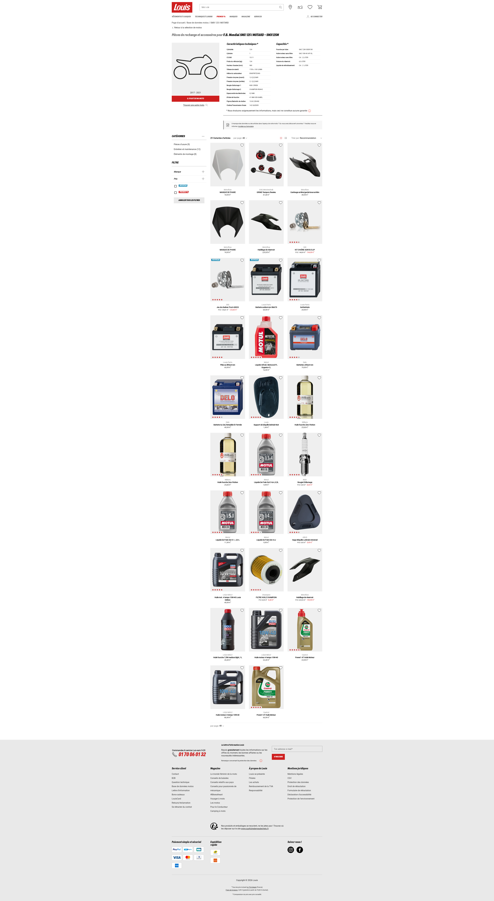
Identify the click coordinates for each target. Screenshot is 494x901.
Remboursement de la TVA (261, 786)
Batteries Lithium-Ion (305, 365)
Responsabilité (255, 790)
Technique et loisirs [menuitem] (203, 17)
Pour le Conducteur (219, 807)
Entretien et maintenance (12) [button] (187, 149)
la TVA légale (251, 887)
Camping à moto (218, 811)
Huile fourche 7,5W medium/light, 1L (227, 657)
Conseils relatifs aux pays (222, 782)
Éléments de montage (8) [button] (185, 154)
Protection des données (298, 782)
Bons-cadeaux (178, 794)
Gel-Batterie (305, 307)
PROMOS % (183, 192)
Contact (175, 774)
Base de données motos (182, 786)
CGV (290, 778)
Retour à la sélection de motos (188, 27)
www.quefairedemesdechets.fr (255, 828)
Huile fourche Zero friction (305, 425)
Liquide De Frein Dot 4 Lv (266, 540)
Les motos (215, 803)
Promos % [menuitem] (221, 17)
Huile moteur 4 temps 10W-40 (266, 657)
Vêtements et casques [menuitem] (181, 17)
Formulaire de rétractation (299, 790)
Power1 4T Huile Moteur (304, 657)
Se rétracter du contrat (182, 807)
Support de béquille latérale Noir (266, 425)
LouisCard (176, 798)
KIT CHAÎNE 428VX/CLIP (305, 250)
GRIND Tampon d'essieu (266, 192)
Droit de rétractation (297, 786)
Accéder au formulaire (246, 126)
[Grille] (281, 137)
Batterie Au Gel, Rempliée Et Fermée (228, 425)
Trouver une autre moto (193, 105)
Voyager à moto (217, 798)
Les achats (254, 782)
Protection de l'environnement (301, 798)
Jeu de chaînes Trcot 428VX (228, 307)
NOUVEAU (183, 186)
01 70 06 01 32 (192, 754)
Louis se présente (257, 774)
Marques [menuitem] (233, 17)
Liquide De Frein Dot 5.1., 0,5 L (228, 540)
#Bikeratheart (216, 794)
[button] (280, 7)
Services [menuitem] (258, 17)
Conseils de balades (219, 778)
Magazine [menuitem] (245, 17)
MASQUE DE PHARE (228, 192)
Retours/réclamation (181, 803)
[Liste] (285, 138)
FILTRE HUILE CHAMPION (266, 597)
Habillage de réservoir (266, 250)
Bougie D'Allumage (305, 482)
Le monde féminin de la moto (223, 774)
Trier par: (295, 138)
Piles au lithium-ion (227, 365)
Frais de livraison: (232, 890)
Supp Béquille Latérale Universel (304, 540)
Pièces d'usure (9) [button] (182, 144)
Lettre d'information (181, 790)
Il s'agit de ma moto (195, 98)
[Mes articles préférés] (309, 7)
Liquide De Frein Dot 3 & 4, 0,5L (266, 482)
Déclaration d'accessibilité (299, 794)
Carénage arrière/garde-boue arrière (304, 192)
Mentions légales (295, 774)
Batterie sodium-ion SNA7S (266, 307)
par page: (237, 138)
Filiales (252, 778)
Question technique (180, 782)
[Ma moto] (300, 7)
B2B (173, 778)
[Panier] (319, 7)
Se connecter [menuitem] (316, 17)
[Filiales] (290, 7)
